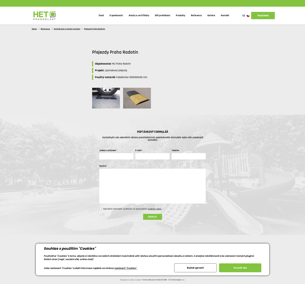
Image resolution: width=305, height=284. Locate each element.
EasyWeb (138, 280)
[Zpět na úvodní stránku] (44, 15)
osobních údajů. (155, 209)
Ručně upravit (195, 267)
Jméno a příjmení (107, 150)
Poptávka (263, 15)
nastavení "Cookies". (125, 268)
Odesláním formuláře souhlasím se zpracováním (132, 209)
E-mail (138, 150)
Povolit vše (240, 267)
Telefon (175, 150)
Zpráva (102, 166)
